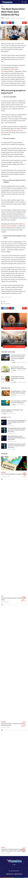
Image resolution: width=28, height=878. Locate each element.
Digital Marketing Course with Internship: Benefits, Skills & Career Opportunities (16, 438)
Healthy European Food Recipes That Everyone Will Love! (12, 410)
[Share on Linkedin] (13, 23)
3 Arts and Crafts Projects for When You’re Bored (13, 598)
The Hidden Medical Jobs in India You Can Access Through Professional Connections (17, 430)
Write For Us (18, 874)
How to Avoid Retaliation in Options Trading (14, 474)
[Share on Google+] (7, 23)
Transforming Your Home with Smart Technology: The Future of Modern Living (18, 357)
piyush (14, 370)
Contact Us (9, 874)
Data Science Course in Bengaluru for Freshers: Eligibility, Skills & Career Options (17, 422)
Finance (3, 847)
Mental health (7, 303)
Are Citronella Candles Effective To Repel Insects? (18, 367)
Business (3, 472)
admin (7, 18)
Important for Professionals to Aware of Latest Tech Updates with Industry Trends (13, 850)
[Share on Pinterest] (10, 23)
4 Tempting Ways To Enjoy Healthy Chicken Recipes (18, 392)
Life (2, 6)
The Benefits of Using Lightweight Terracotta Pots (17, 378)
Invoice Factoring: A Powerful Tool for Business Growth (12, 724)
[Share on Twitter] (5, 23)
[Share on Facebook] (2, 23)
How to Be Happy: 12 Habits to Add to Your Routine (19, 401)
